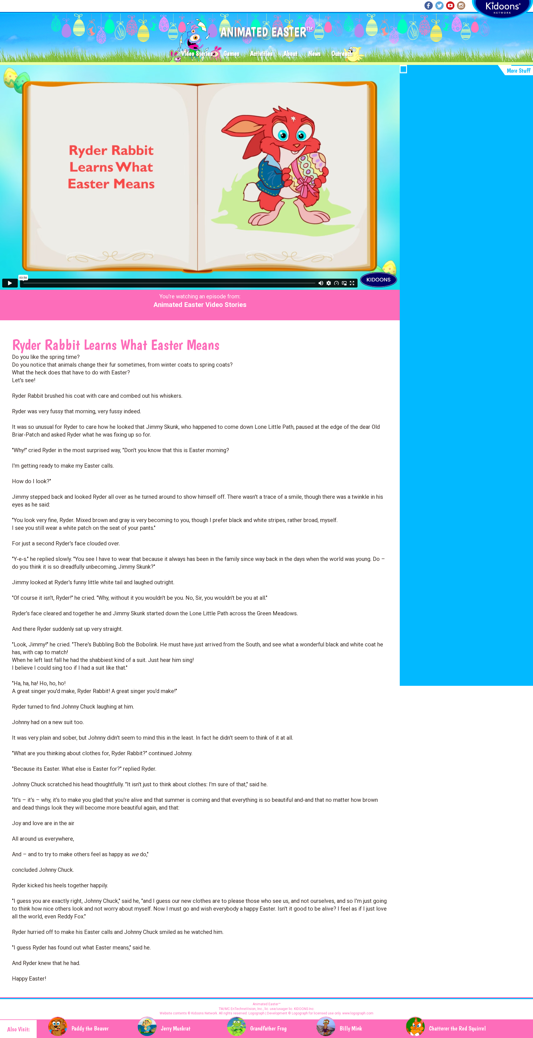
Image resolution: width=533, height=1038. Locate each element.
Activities (261, 53)
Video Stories (196, 53)
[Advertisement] (466, 114)
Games (231, 53)
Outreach (342, 53)
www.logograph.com (357, 1013)
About (290, 53)
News (314, 53)
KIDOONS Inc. (304, 1009)
